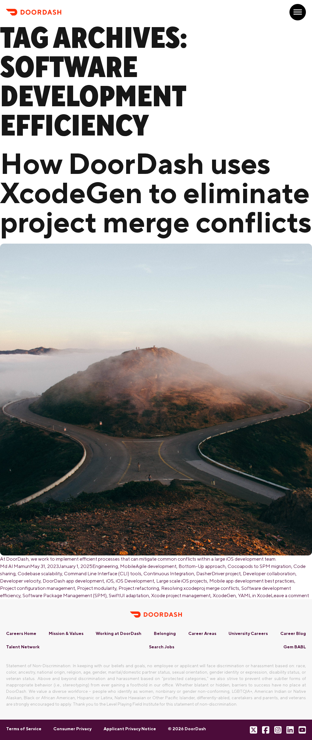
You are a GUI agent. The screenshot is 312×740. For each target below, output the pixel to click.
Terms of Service (23, 728)
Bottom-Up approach (202, 566)
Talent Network (23, 646)
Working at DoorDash (118, 633)
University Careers (248, 633)
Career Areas (202, 633)
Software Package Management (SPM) (65, 595)
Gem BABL (294, 646)
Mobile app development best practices (251, 581)
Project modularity (96, 588)
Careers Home (21, 633)
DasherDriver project (218, 573)
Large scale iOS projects (181, 581)
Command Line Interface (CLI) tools (102, 573)
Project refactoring (139, 588)
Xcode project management (181, 595)
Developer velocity (20, 581)
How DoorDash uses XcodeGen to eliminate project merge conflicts (155, 192)
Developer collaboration (269, 573)
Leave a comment (290, 595)
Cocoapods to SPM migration (259, 566)
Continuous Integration (169, 573)
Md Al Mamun (15, 566)
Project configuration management (37, 588)
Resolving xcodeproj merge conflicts (200, 588)
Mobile (128, 566)
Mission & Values (66, 633)
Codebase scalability (40, 573)
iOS (110, 581)
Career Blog (293, 633)
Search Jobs (161, 646)
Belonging (165, 633)
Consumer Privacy (72, 728)
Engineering (105, 566)
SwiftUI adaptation (129, 595)
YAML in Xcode (254, 595)
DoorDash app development (73, 581)
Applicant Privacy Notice (130, 728)
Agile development (156, 566)
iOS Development (135, 581)
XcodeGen (224, 595)
